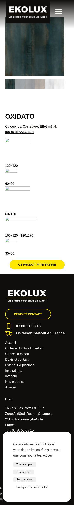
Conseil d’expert (17, 354)
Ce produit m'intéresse (37, 264)
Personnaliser (24, 479)
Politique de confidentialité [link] (32, 487)
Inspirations (13, 370)
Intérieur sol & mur (19, 132)
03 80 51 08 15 (28, 326)
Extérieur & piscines (19, 365)
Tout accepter (24, 464)
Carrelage (30, 126)
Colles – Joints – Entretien (24, 348)
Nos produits (14, 381)
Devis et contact (28, 314)
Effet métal (48, 126)
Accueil (10, 343)
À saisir (10, 387)
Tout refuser (23, 472)
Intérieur (11, 376)
